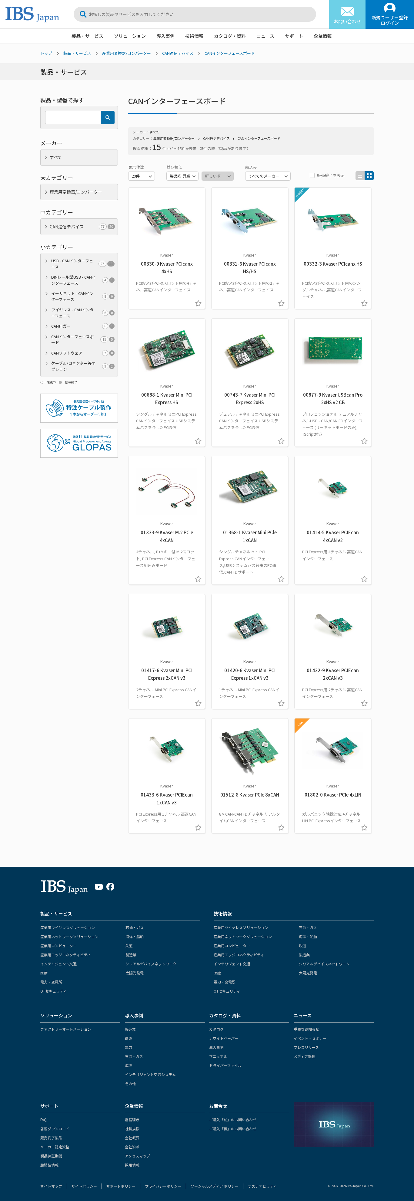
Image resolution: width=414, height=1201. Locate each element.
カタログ (216, 1029)
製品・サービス (87, 36)
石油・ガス (134, 927)
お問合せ (218, 1106)
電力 (128, 1047)
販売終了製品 (51, 1137)
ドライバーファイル (225, 1065)
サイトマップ (51, 1186)
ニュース (265, 36)
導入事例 (165, 36)
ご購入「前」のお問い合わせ (232, 1119)
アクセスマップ (137, 1155)
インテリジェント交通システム (150, 1074)
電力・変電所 (51, 981)
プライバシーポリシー (163, 1186)
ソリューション (130, 36)
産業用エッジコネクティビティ (65, 954)
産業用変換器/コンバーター (126, 53)
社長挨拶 (132, 1128)
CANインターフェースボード (230, 53)
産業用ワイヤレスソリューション (67, 927)
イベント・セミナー (310, 1038)
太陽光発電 (134, 972)
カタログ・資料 (230, 36)
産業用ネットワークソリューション (69, 936)
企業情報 (323, 36)
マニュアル (218, 1056)
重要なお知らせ (306, 1029)
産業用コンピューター (58, 945)
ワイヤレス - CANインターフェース (82, 313)
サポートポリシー (120, 1186)
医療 (44, 972)
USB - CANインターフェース (82, 264)
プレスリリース (306, 1047)
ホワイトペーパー (223, 1038)
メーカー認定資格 (54, 1146)
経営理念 (132, 1119)
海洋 (128, 1065)
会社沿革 (132, 1146)
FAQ (43, 1119)
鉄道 (129, 945)
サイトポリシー (84, 1186)
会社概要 (132, 1137)
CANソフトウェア (82, 353)
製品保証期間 (51, 1155)
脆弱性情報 (49, 1164)
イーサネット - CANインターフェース (82, 296)
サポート (294, 36)
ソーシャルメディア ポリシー (215, 1186)
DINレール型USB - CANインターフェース (82, 280)
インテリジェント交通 (58, 963)
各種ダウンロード (54, 1128)
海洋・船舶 (134, 936)
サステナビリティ (262, 1186)
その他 (130, 1083)
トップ (46, 53)
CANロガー (82, 326)
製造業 (130, 954)
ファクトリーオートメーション (65, 1029)
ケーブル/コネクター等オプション (82, 366)
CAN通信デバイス (177, 53)
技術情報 (194, 36)
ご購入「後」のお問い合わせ (232, 1128)
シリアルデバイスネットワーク (150, 963)
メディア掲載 (304, 1056)
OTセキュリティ (53, 990)
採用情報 (132, 1164)
